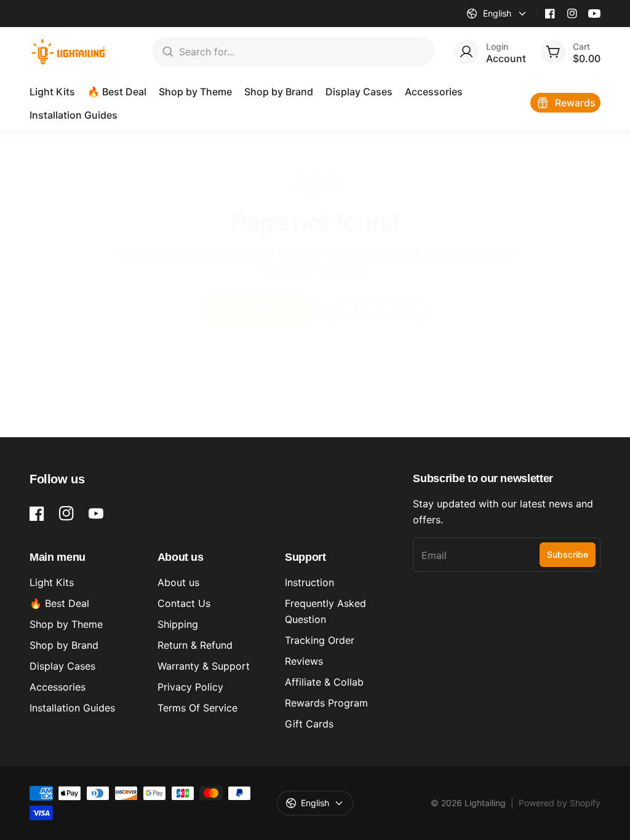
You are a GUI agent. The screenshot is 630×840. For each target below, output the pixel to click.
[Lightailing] (69, 51)
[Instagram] (572, 13)
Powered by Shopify (559, 803)
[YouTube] (594, 13)
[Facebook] (550, 13)
